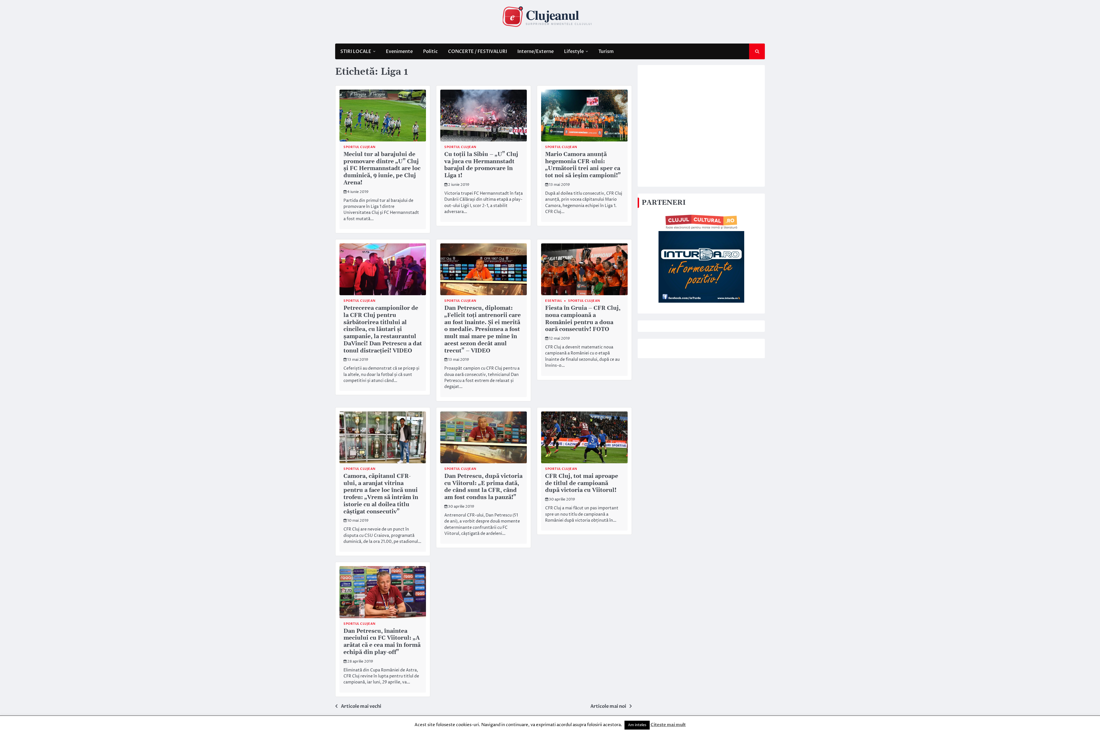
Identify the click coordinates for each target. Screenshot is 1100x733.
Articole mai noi (608, 706)
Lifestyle (574, 51)
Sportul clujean (359, 147)
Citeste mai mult (668, 725)
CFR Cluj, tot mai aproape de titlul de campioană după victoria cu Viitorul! (581, 483)
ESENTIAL (553, 300)
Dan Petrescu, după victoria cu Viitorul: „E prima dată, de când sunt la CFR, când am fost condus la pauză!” (483, 487)
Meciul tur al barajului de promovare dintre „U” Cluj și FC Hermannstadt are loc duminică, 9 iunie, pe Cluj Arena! (382, 168)
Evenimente (399, 51)
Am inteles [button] (637, 725)
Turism (606, 51)
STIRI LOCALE (355, 51)
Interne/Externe (535, 51)
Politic (430, 51)
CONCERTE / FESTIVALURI (477, 51)
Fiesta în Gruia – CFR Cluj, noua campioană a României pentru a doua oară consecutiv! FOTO (582, 319)
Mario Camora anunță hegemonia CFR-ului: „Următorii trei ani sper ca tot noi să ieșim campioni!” (583, 165)
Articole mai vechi (361, 706)
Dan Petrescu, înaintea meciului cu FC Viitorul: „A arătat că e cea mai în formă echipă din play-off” (382, 642)
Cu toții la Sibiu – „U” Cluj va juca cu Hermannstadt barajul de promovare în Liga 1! (481, 165)
